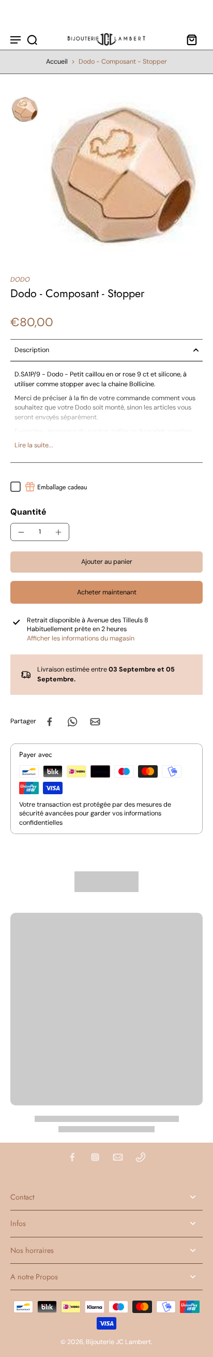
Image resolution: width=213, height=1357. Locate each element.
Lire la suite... (33, 445)
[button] (106, 562)
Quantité (28, 511)
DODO (20, 279)
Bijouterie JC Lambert (118, 1342)
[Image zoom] (123, 174)
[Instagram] (95, 1157)
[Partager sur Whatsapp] (72, 721)
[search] (32, 39)
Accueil (57, 61)
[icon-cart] (191, 39)
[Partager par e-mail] (95, 721)
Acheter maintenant (106, 592)
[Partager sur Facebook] (49, 721)
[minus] (21, 532)
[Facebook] (72, 1157)
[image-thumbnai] (24, 109)
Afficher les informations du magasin (80, 638)
